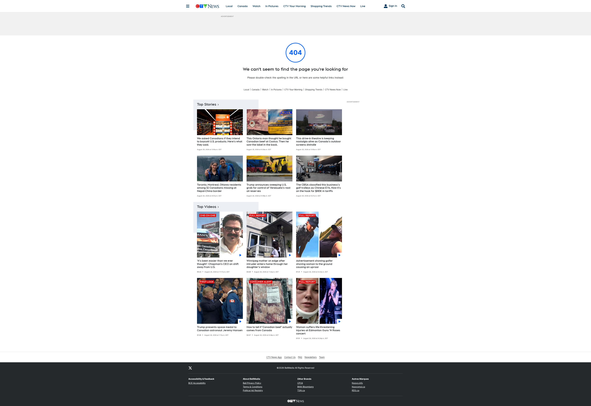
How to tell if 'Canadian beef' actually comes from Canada (269, 329)
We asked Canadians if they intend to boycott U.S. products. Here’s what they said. (219, 141)
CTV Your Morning (294, 6)
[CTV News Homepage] (207, 6)
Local (229, 6)
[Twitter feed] (190, 368)
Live (362, 6)
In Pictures (271, 6)
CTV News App (274, 357)
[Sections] (188, 6)
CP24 (300, 383)
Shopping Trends (321, 6)
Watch (256, 6)
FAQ (300, 357)
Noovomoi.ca (358, 386)
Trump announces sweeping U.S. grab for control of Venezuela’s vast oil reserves (268, 188)
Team (322, 357)
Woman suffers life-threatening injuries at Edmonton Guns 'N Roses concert (318, 330)
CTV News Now (346, 6)
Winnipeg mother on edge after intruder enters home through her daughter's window (267, 264)
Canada (242, 6)
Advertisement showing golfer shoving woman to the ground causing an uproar (314, 264)
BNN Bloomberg (305, 386)
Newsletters (311, 357)
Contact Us (290, 357)
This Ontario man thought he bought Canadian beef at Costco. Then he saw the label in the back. (269, 141)
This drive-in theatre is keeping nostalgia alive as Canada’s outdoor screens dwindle (318, 141)
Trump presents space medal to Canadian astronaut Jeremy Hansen (220, 329)
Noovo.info (357, 383)
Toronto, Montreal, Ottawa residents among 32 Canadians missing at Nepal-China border (219, 188)
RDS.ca (355, 390)
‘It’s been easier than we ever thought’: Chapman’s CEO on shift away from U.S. (218, 264)
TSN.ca (301, 390)
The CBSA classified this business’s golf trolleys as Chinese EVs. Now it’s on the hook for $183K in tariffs (318, 188)
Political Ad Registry (253, 390)
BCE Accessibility (197, 383)
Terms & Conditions (252, 386)
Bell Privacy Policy (252, 383)
